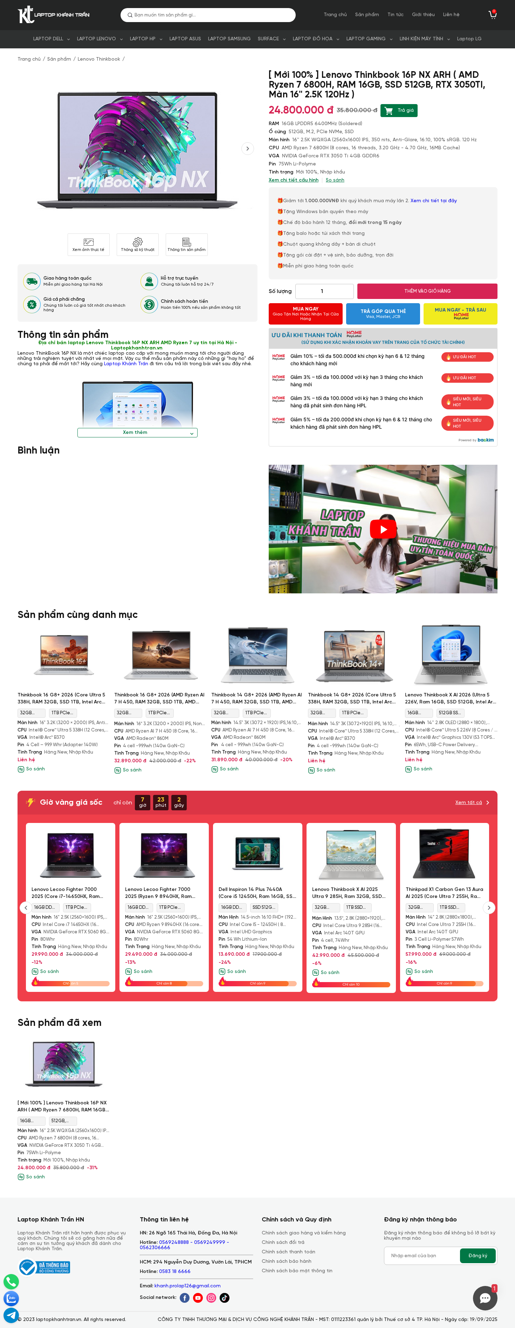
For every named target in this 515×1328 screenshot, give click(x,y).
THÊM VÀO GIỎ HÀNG (427, 291)
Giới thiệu (423, 15)
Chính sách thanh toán (288, 1252)
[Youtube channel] (198, 1298)
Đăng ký (477, 1255)
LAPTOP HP (143, 39)
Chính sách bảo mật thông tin (297, 1271)
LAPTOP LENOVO (96, 39)
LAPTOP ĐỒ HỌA (312, 39)
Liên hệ (451, 15)
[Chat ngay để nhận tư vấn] (11, 1315)
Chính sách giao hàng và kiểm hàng (304, 1233)
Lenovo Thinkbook (99, 59)
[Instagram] (211, 1298)
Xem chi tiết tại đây (434, 201)
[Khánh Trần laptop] (55, 15)
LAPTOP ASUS (185, 39)
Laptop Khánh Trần (126, 364)
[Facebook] (185, 1298)
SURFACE (268, 39)
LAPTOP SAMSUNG (229, 39)
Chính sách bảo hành (286, 1261)
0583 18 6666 (175, 1271)
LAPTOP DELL (48, 39)
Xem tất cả (468, 802)
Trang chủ (335, 15)
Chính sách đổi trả (283, 1242)
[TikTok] (224, 1298)
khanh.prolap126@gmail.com (187, 1286)
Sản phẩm (367, 15)
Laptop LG (469, 39)
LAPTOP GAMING (366, 39)
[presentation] (247, 148)
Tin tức (395, 15)
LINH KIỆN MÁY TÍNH (421, 39)
